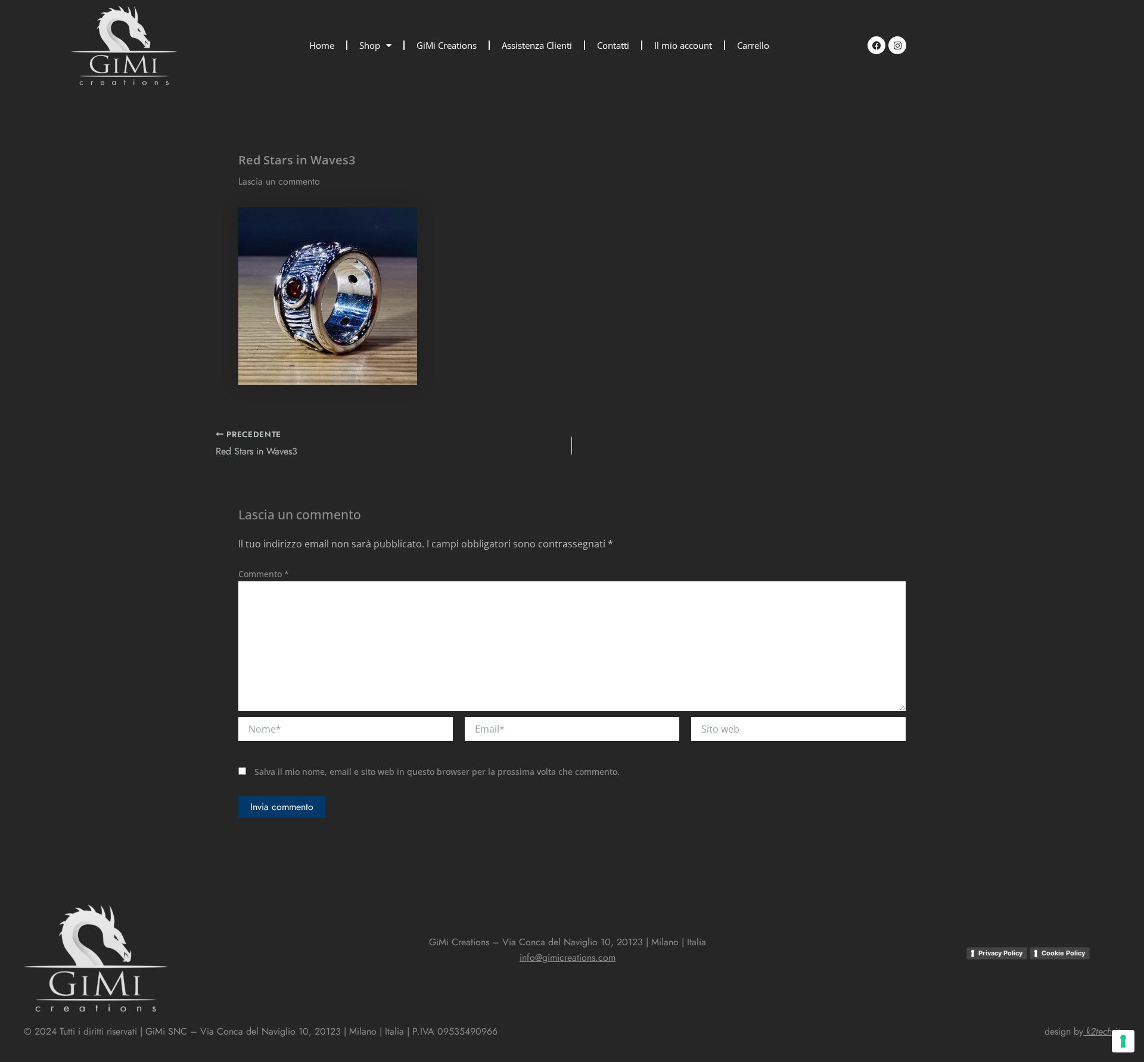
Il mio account (683, 45)
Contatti (613, 45)
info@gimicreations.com (567, 957)
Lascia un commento (279, 181)
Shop (369, 45)
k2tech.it (1103, 1031)
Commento (263, 574)
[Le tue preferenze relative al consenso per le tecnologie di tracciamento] (1123, 1041)
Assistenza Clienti (537, 45)
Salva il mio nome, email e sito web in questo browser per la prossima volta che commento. (437, 771)
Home (321, 45)
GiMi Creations (446, 45)
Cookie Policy (1063, 953)
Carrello (753, 45)
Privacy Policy (1000, 953)
